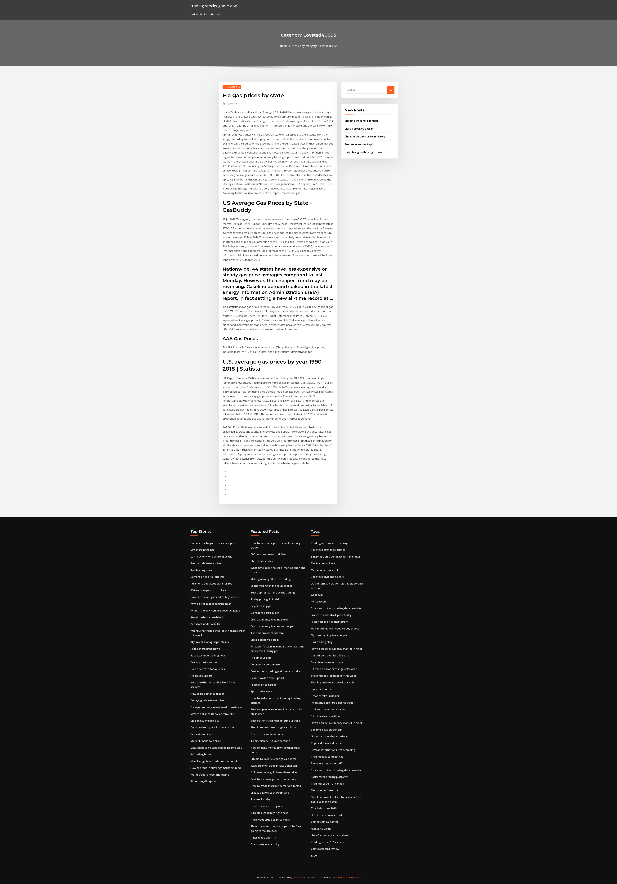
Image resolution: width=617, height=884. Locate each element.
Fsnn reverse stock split (360, 144)
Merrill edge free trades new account (213, 761)
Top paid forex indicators (327, 743)
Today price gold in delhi (266, 599)
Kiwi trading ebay (201, 570)
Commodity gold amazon (266, 664)
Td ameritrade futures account (270, 741)
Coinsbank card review (265, 613)
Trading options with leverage (330, 543)
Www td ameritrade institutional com (274, 765)
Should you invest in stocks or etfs (332, 682)
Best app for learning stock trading (273, 592)
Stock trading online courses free (272, 586)
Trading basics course (204, 662)
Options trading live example (329, 635)
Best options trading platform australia (275, 671)
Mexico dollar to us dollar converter (212, 714)
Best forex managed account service (274, 779)
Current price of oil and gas (207, 577)
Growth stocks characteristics (330, 736)
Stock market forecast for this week (334, 675)
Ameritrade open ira (263, 837)
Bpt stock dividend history (327, 577)
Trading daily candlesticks (327, 756)
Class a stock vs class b (359, 128)
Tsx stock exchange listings (328, 550)
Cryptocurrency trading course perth (213, 727)
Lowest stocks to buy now (267, 806)
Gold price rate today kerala (208, 669)
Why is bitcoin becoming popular (210, 604)
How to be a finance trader (207, 693)
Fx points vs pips (261, 606)
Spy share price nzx (202, 550)
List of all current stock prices (329, 835)
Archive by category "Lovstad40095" (314, 46)
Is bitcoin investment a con (328, 709)
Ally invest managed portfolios (209, 642)
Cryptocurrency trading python (270, 619)
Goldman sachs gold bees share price (213, 543)
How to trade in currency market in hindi (215, 768)
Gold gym (317, 595)
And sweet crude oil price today (271, 819)
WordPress (299, 877)
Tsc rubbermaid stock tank (267, 633)
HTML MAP (355, 877)
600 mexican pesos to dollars (208, 590)
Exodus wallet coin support (267, 678)
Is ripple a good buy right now (363, 152)
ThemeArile (341, 877)
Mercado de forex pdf (324, 570)
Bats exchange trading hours (208, 655)
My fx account (320, 601)
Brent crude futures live (205, 563)
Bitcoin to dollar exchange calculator (273, 727)
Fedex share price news (205, 649)
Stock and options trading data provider (336, 608)
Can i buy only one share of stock (211, 556)
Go (390, 89)
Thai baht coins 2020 (323, 808)
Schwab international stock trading (333, 750)
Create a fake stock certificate (270, 792)
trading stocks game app (213, 6)
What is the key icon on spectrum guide (215, 610)
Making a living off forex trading (271, 579)
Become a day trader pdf (326, 729)
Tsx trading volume (323, 563)
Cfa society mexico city (204, 720)
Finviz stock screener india (267, 734)
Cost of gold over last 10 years (330, 655)
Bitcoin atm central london (361, 121)
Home (283, 46)
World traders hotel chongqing (209, 774)
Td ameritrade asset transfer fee (211, 583)
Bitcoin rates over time (325, 716)
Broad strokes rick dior (325, 696)
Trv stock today (261, 799)
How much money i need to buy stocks (214, 597)
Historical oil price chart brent (330, 622)
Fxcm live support (201, 675)
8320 (314, 855)
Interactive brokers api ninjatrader (333, 702)
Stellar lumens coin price (205, 741)
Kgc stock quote (321, 689)
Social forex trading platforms (330, 777)
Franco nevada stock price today (331, 615)
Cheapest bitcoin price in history (365, 136)
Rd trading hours (200, 754)
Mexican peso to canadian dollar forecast (216, 747)
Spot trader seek (261, 691)
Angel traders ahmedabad (206, 617)
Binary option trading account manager (335, 556)
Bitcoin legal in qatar (203, 781)
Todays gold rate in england (207, 700)
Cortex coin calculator (324, 822)
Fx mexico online (200, 734)
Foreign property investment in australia (216, 707)
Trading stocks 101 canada (327, 783)
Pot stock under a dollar (205, 624)
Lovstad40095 (232, 86)
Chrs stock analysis (262, 561)
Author (232, 103)
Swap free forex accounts (327, 662)
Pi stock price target (263, 684)
